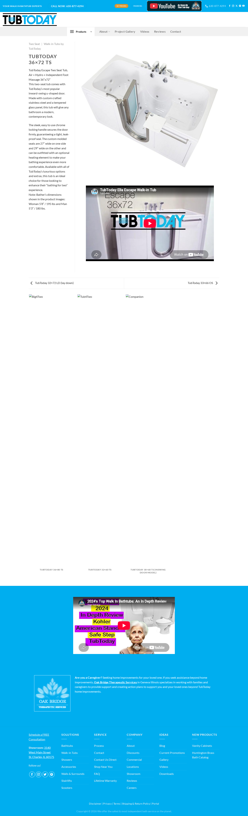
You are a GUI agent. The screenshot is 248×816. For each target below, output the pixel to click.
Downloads (166, 773)
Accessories (68, 766)
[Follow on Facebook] (230, 6)
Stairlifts (66, 780)
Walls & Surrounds (72, 773)
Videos (144, 31)
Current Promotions (172, 752)
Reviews (160, 31)
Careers (132, 787)
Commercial (134, 759)
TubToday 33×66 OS (201, 283)
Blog (162, 745)
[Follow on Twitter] (45, 774)
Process (99, 745)
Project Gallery (125, 31)
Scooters (66, 787)
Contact (175, 31)
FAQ (97, 773)
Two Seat (34, 43)
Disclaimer (95, 803)
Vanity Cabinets (202, 745)
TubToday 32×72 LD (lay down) (54, 283)
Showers (66, 759)
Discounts (133, 752)
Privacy (107, 803)
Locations (133, 766)
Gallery (163, 759)
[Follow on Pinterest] (240, 6)
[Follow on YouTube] (243, 6)
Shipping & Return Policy (136, 803)
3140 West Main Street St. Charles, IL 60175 (41, 752)
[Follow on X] (236, 6)
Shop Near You (103, 766)
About (103, 31)
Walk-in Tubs (69, 752)
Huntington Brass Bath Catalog (203, 755)
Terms (116, 803)
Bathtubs (67, 745)
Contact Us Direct (105, 759)
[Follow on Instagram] (233, 6)
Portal (155, 803)
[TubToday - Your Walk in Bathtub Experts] (30, 19)
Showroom (133, 773)
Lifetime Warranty (105, 780)
